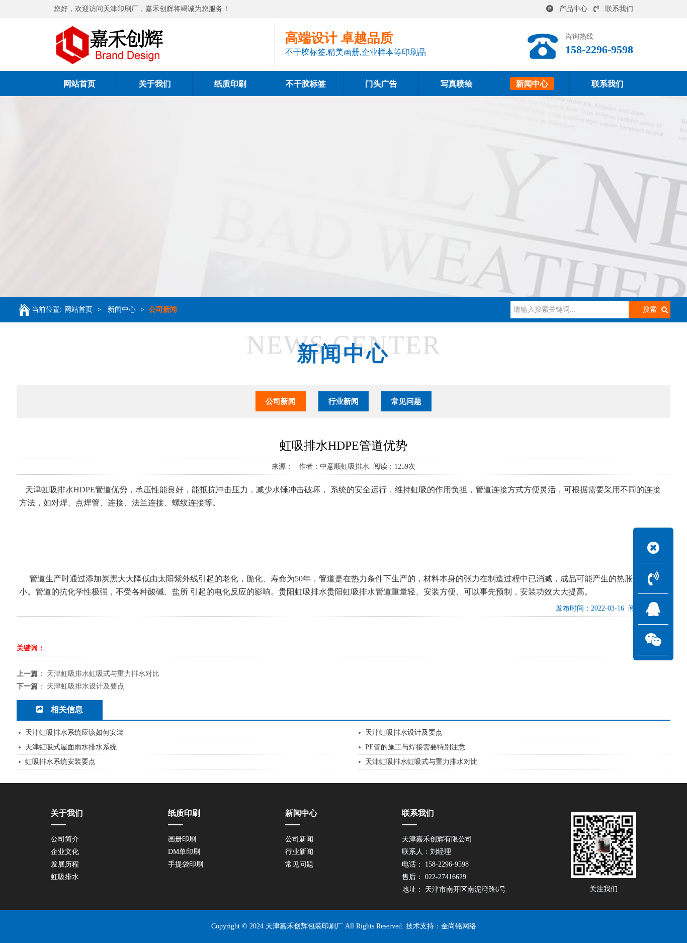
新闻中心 (122, 309)
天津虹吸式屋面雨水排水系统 (71, 747)
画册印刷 (182, 839)
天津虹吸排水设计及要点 (85, 686)
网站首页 (78, 309)
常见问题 (406, 401)
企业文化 (65, 851)
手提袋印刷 (185, 864)
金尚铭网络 (458, 926)
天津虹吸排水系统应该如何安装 (74, 732)
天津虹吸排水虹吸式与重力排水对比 (103, 673)
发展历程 (65, 864)
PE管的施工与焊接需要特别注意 (415, 747)
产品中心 (573, 9)
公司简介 (65, 839)
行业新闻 (343, 401)
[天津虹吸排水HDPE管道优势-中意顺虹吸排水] (164, 44)
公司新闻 (163, 309)
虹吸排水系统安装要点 (60, 761)
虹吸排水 (65, 877)
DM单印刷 (184, 851)
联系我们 (619, 9)
